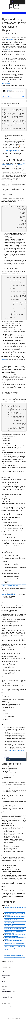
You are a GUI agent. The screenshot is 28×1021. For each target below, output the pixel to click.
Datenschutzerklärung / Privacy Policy (10, 991)
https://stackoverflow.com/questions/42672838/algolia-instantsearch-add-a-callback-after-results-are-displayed (15, 931)
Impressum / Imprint (6, 1008)
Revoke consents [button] (5, 998)
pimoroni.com (10, 39)
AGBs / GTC (4, 989)
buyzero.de (19, 40)
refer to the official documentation (16, 750)
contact (3, 981)
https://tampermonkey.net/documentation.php (15, 907)
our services (4, 973)
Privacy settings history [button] (6, 997)
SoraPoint (3, 977)
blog (2, 979)
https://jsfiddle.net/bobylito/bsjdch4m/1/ (13, 940)
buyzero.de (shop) (5, 975)
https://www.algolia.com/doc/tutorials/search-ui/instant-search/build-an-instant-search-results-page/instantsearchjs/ (14, 918)
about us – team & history (7, 1006)
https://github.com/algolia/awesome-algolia (14, 957)
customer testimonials (6, 1010)
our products (4, 971)
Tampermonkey (5, 75)
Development (9, 961)
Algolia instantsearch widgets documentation (14, 912)
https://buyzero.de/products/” (8, 594)
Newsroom (4, 1013)
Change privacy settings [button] (7, 995)
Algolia (8, 49)
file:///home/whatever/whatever (11, 150)
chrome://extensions (6, 83)
